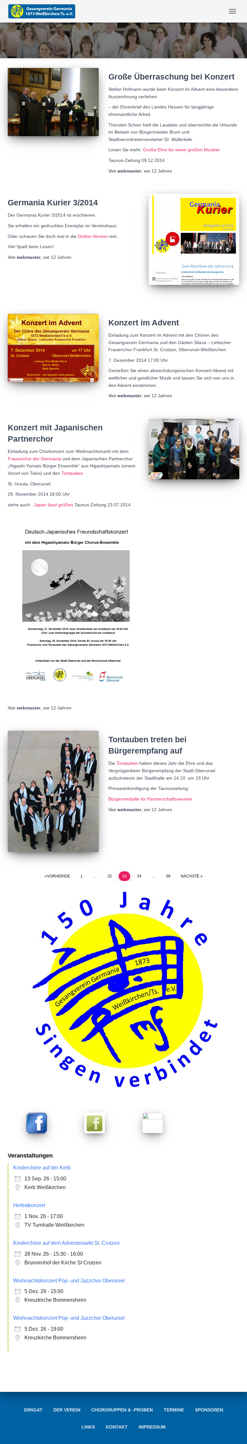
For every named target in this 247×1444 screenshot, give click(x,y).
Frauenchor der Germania (35, 458)
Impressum (152, 1427)
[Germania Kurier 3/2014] (194, 239)
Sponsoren (209, 1409)
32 (109, 876)
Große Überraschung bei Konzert (171, 76)
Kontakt (117, 1427)
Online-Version (93, 236)
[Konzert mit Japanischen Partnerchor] (194, 449)
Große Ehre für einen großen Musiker (181, 149)
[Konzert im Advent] (53, 348)
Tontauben (72, 473)
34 (139, 876)
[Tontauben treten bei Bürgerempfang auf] (53, 791)
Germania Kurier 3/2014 (53, 202)
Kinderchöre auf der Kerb (41, 1167)
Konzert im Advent (143, 322)
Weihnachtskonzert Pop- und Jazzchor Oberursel (69, 1280)
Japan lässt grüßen (53, 504)
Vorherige (58, 876)
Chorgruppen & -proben (122, 1409)
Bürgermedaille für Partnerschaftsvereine (150, 799)
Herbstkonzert (29, 1205)
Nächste (190, 876)
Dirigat (33, 1409)
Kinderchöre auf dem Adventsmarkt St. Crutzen (66, 1243)
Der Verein (66, 1409)
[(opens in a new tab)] (36, 1122)
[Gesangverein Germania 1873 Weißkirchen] (44, 11)
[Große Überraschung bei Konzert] (53, 102)
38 (168, 876)
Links (88, 1427)
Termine (174, 1409)
